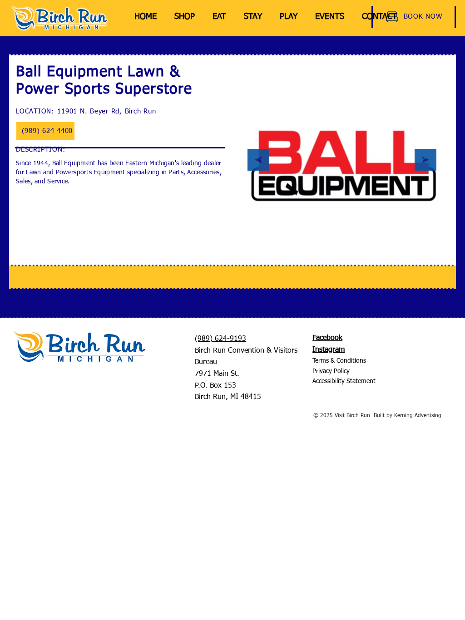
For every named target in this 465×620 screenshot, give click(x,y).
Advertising (427, 415)
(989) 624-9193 (220, 339)
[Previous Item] (258, 160)
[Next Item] (425, 160)
